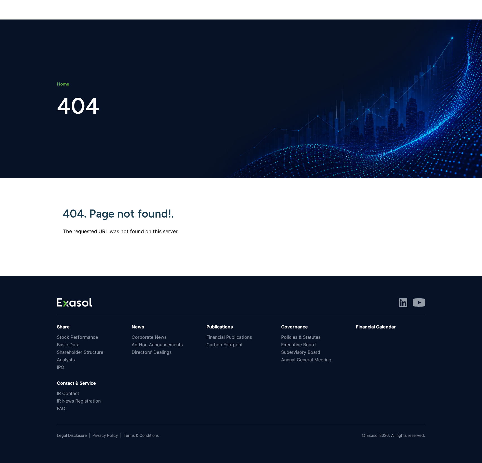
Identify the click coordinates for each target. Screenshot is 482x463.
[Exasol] (74, 302)
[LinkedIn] (403, 302)
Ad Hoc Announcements (157, 344)
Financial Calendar (376, 327)
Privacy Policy (105, 435)
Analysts (66, 359)
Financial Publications (229, 337)
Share (63, 327)
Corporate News (149, 337)
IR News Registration (79, 401)
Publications (219, 327)
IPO (60, 367)
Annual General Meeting (306, 359)
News (138, 327)
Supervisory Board (300, 352)
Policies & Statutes (300, 337)
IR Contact (68, 393)
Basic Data (68, 344)
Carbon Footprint (224, 344)
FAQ (61, 408)
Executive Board (298, 344)
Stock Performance (77, 337)
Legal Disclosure (72, 435)
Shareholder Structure (80, 352)
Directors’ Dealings (152, 352)
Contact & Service (76, 383)
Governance (294, 327)
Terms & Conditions (141, 435)
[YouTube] (419, 302)
